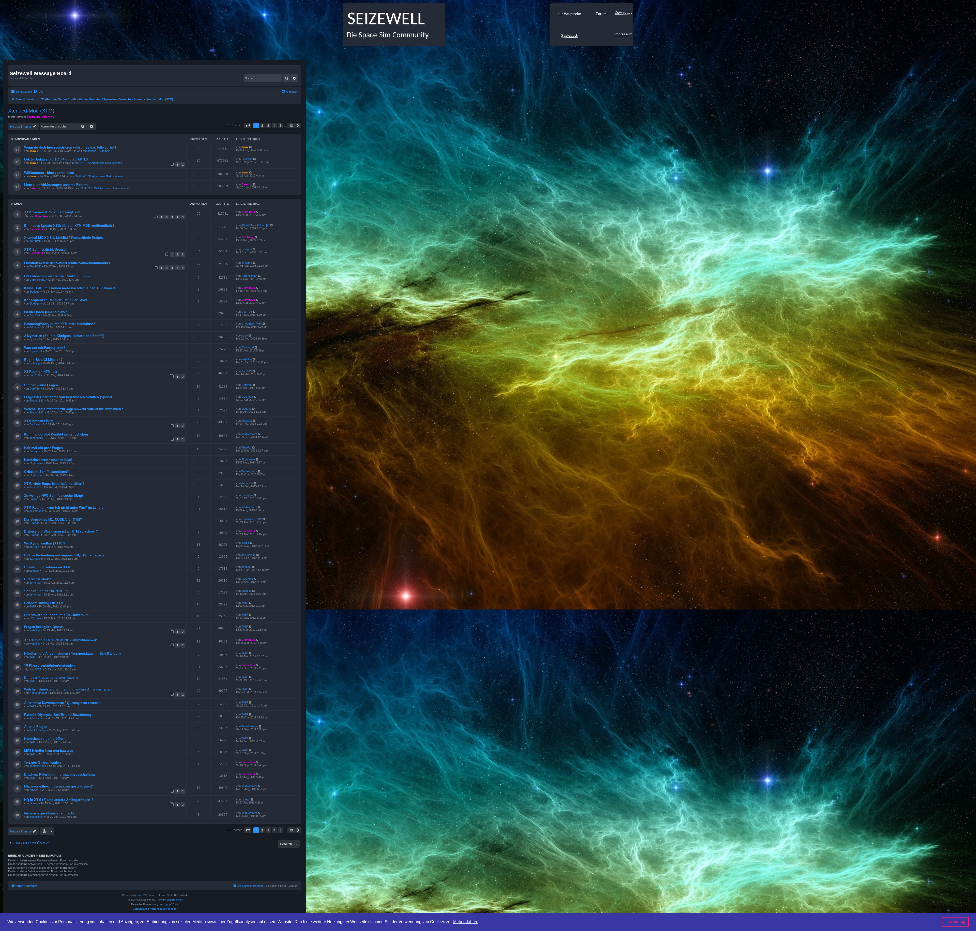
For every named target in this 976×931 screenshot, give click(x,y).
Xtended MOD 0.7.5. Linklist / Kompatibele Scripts (63, 237)
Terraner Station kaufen (42, 762)
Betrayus (35, 451)
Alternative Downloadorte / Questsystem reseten (62, 703)
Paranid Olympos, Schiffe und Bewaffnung (57, 715)
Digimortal (35, 351)
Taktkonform (249, 434)
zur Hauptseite (569, 14)
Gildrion (34, 327)
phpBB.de (172, 904)
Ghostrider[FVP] (251, 323)
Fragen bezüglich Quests (44, 627)
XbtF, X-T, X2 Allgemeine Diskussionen (98, 162)
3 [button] (268, 125)
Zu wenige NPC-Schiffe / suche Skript (53, 495)
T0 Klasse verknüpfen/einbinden (49, 665)
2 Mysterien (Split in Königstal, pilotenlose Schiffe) (64, 336)
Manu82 (246, 408)
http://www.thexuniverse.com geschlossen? (58, 786)
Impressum (623, 34)
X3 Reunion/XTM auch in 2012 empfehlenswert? (61, 640)
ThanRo (246, 447)
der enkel (35, 487)
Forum (601, 14)
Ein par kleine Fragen (41, 385)
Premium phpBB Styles (169, 899)
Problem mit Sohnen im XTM (47, 567)
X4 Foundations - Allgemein (93, 150)
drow (32, 150)
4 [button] (274, 125)
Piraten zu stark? (37, 579)
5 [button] (280, 125)
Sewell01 (246, 158)
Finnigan (246, 249)
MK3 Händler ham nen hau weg (48, 750)
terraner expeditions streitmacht (49, 813)
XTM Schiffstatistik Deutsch (45, 249)
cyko (32, 339)
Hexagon (247, 495)
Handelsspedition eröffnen (45, 739)
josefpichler (36, 816)
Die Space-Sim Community (386, 35)
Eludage (34, 291)
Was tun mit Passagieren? (44, 348)
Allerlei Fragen (35, 727)
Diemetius (33, 116)
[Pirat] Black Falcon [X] (255, 225)
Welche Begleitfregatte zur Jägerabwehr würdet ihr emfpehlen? (73, 409)
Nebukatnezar (38, 692)
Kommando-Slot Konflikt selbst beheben (56, 434)
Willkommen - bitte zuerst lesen (49, 173)
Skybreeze (36, 463)
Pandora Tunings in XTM (43, 603)
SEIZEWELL (384, 20)
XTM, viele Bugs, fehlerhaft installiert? (54, 484)
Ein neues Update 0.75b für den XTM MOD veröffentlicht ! (69, 226)
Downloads (623, 12)
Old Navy (48, 116)
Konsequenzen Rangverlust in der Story (55, 300)
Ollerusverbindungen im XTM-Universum (56, 615)
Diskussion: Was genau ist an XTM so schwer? (61, 531)
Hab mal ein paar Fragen (43, 448)
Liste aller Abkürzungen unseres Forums (56, 185)
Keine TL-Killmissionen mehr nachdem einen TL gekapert (69, 288)
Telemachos (36, 510)
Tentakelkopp (37, 730)
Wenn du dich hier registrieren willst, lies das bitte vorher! (70, 147)
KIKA (32, 789)
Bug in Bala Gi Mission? (43, 360)
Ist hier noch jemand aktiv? (45, 312)
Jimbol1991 (36, 400)
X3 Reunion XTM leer (40, 372)
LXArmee (247, 396)
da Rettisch (36, 558)
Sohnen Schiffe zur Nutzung (46, 591)
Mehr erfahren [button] (465, 922)
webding (34, 363)
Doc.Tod (34, 315)
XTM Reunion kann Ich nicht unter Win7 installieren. (65, 507)
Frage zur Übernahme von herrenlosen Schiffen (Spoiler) (68, 397)
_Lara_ (33, 803)
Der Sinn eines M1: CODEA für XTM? (53, 519)
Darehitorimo (37, 279)
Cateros (34, 188)
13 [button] (291, 125)
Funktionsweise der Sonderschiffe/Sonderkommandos (67, 263)
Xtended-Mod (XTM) (31, 111)
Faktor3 (34, 499)
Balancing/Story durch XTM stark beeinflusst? (60, 324)
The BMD (35, 241)
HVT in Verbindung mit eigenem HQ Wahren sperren (65, 555)
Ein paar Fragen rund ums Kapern (51, 677)
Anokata (34, 424)
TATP (32, 606)
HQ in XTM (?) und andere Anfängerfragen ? (58, 800)
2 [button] (262, 125)
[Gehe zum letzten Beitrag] (250, 147)
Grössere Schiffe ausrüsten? (46, 472)
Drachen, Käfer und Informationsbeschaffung (59, 774)
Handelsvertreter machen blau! (48, 460)
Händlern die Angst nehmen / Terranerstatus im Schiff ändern (72, 653)
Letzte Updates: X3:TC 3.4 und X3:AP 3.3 (56, 159)
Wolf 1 (245, 542)
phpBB (141, 895)
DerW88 (34, 388)
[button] (247, 125)
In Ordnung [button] (955, 922)
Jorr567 (34, 546)
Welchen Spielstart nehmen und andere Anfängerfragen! (68, 689)
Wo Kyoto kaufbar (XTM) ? (44, 543)
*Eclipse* (34, 522)
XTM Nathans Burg (39, 421)
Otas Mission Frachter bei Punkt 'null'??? (56, 276)
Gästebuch (569, 35)
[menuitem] (38, 92)
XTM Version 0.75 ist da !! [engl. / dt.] (53, 212)
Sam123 (34, 375)
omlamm (246, 262)
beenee (34, 570)
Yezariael (35, 437)
